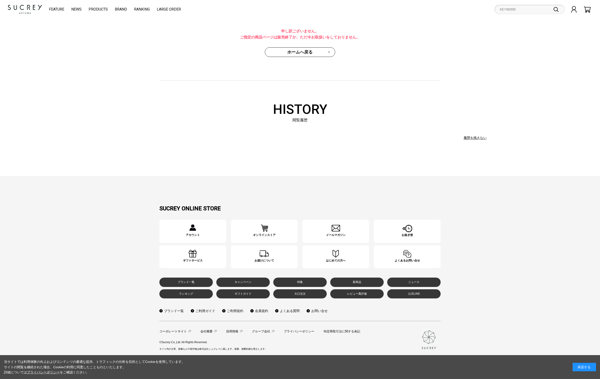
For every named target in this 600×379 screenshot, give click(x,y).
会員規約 (261, 311)
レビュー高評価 (357, 293)
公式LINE (414, 293)
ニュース (414, 282)
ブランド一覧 (186, 282)
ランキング (186, 293)
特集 (300, 282)
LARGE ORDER (169, 9)
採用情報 (232, 331)
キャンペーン (243, 282)
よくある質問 (290, 311)
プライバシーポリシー (299, 331)
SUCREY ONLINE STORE (190, 208)
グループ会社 (261, 331)
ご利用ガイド (205, 311)
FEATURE (56, 9)
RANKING (142, 9)
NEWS (76, 9)
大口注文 (300, 293)
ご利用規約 (235, 311)
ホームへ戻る (300, 52)
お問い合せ (319, 311)
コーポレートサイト (173, 331)
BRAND (121, 9)
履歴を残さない (475, 138)
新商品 (357, 282)
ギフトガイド (243, 293)
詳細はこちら (192, 231)
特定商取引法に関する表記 (342, 331)
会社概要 (206, 331)
